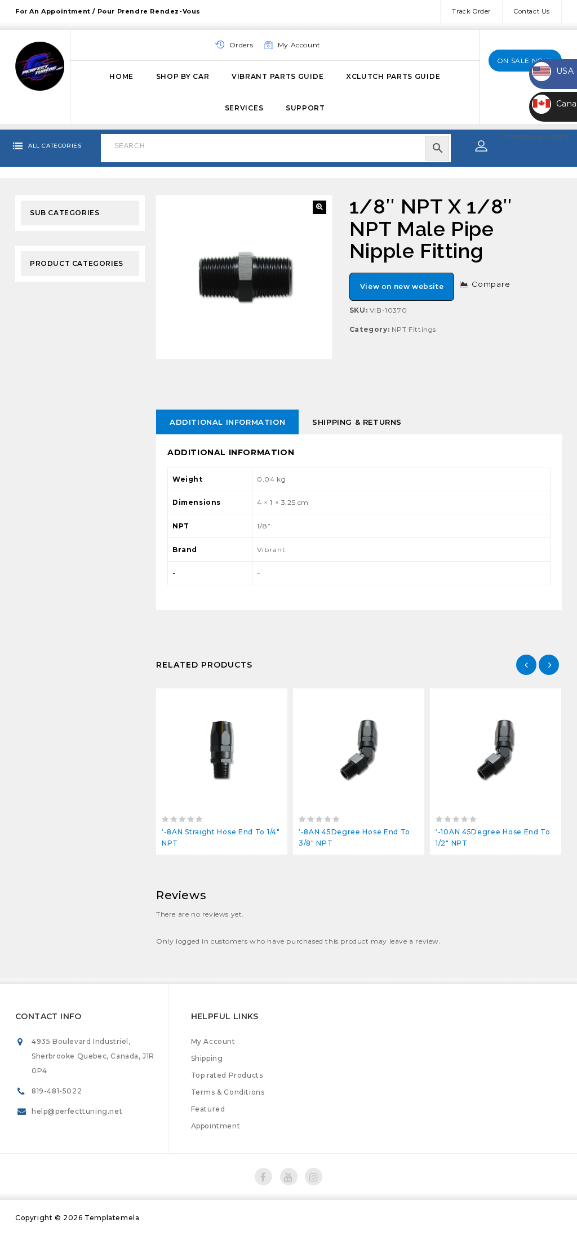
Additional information (227, 421)
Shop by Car (183, 76)
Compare (491, 283)
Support (305, 108)
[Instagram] (313, 1176)
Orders (241, 45)
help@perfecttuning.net (77, 1111)
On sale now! (525, 60)
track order (471, 11)
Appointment (216, 1126)
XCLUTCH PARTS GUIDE (393, 76)
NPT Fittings (414, 329)
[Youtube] (289, 1176)
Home (121, 76)
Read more (196, 700)
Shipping (207, 1058)
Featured (208, 1109)
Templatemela (112, 1217)
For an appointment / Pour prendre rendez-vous (108, 11)
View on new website (401, 286)
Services (244, 108)
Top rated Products (227, 1075)
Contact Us (532, 11)
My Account (213, 1041)
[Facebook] (263, 1176)
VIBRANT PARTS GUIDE (277, 76)
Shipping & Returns (357, 421)
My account (299, 45)
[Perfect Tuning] (39, 65)
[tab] (227, 422)
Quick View (247, 700)
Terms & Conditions (228, 1092)
